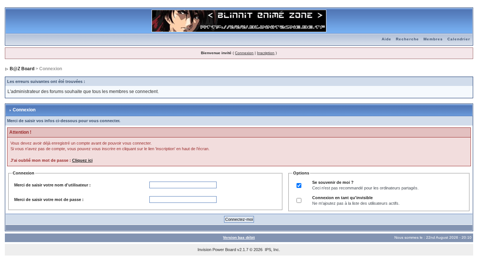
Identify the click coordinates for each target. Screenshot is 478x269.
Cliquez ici (82, 160)
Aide (386, 39)
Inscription (265, 53)
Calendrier (458, 39)
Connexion (244, 53)
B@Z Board (22, 68)
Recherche (407, 39)
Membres (433, 39)
